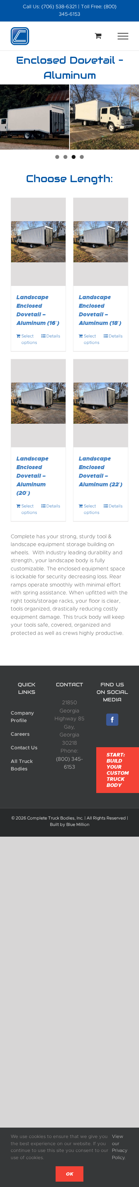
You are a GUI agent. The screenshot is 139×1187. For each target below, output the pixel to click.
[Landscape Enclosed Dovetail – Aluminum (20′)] (38, 403)
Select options (29, 339)
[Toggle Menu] (123, 36)
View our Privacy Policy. (120, 1147)
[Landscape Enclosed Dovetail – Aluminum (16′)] (38, 242)
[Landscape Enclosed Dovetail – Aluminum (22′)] (100, 403)
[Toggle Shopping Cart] (98, 35)
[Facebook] (112, 720)
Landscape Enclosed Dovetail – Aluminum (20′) (32, 476)
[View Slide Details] (34, 117)
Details (53, 336)
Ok (69, 1174)
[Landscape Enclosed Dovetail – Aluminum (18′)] (100, 242)
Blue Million (77, 824)
